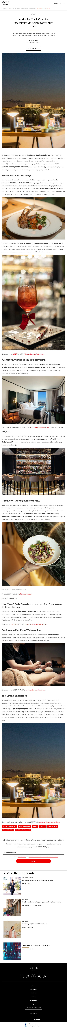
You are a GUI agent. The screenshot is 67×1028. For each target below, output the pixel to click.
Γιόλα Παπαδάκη (28, 927)
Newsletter (33, 993)
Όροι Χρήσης (33, 1000)
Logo (33, 969)
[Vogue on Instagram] (28, 976)
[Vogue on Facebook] (22, 976)
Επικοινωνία (33, 989)
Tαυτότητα (33, 996)
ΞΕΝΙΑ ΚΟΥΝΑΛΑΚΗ (28, 949)
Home (33, 985)
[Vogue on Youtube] (39, 976)
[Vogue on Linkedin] (45, 976)
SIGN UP (33, 861)
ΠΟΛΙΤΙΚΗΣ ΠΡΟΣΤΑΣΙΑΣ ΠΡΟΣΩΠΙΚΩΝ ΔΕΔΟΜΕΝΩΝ (43, 857)
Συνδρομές (33, 1004)
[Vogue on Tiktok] (33, 976)
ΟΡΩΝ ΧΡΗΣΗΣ (22, 857)
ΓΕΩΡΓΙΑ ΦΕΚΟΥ (34, 40)
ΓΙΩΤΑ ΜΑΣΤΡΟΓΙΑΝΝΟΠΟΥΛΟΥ (32, 905)
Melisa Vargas (27, 884)
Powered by (30, 1019)
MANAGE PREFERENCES (33, 1008)
